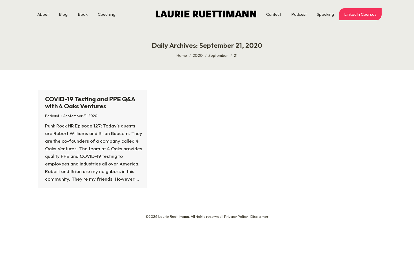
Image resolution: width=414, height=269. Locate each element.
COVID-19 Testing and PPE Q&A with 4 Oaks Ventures (90, 102)
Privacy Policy (236, 216)
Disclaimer (259, 216)
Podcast (52, 115)
